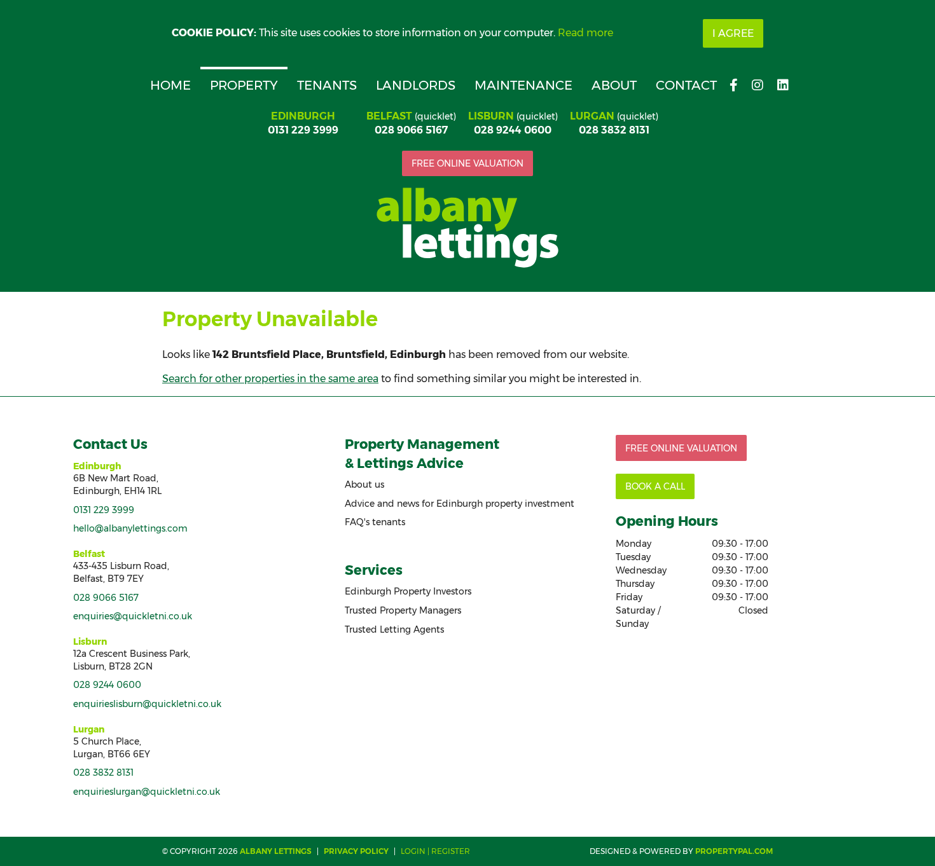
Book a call (655, 486)
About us (364, 484)
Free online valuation (467, 163)
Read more (585, 33)
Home (170, 85)
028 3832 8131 (614, 130)
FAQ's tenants (375, 522)
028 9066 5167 (411, 130)
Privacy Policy (356, 851)
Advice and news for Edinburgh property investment (459, 503)
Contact (686, 85)
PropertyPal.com (734, 851)
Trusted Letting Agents (394, 629)
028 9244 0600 (512, 130)
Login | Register (435, 851)
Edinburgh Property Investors (408, 591)
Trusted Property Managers (403, 610)
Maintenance (523, 85)
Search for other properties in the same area (270, 379)
